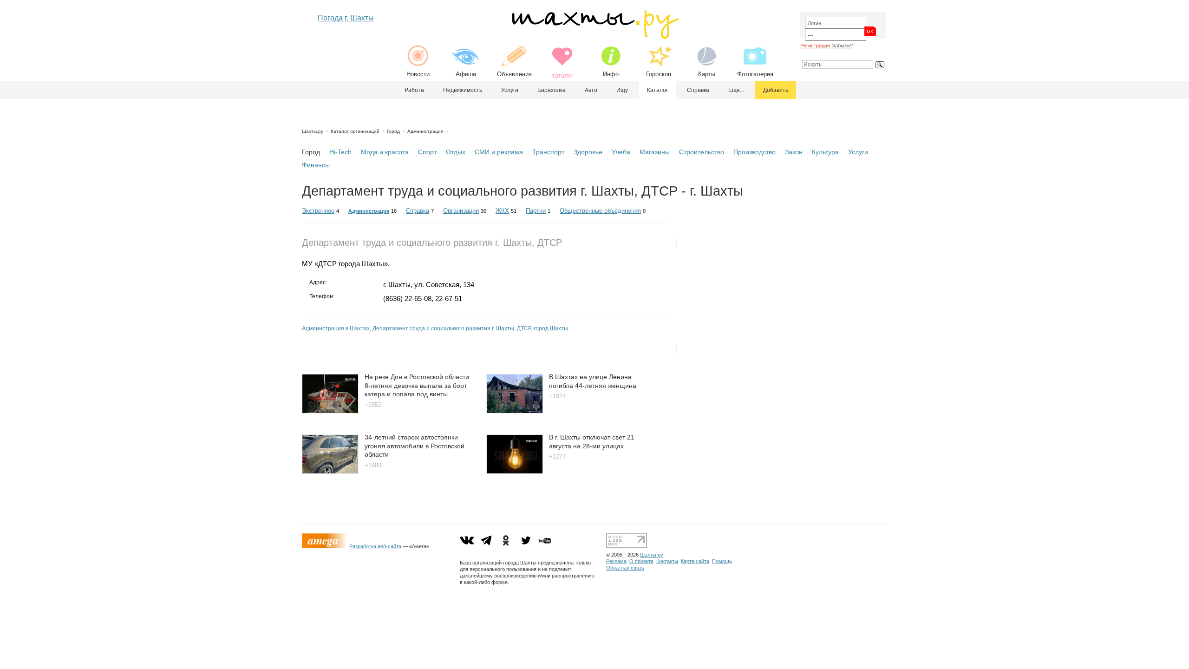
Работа (414, 90)
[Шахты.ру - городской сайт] (595, 37)
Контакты (667, 561)
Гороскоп (658, 74)
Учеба (621, 152)
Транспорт (548, 152)
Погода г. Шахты (346, 18)
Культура (825, 152)
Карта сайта (695, 561)
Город (393, 131)
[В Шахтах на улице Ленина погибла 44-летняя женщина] (514, 411)
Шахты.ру (312, 131)
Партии (536, 210)
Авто (591, 90)
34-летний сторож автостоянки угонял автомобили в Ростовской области (414, 445)
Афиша (466, 74)
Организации (461, 210)
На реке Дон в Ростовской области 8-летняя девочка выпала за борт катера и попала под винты (417, 385)
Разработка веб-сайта (375, 546)
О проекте (641, 561)
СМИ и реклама (499, 152)
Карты (706, 74)
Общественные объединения (600, 210)
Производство (754, 152)
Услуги (509, 90)
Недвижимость (462, 90)
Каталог (657, 90)
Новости (418, 74)
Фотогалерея (755, 74)
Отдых (455, 152)
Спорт (427, 152)
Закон (794, 152)
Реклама (616, 561)
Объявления (514, 74)
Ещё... (736, 90)
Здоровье (588, 152)
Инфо (611, 74)
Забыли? (842, 45)
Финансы (316, 165)
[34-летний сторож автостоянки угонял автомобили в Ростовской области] (330, 471)
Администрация (425, 131)
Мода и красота (385, 152)
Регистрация (815, 45)
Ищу (622, 90)
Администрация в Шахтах (336, 328)
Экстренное (318, 210)
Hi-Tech (340, 152)
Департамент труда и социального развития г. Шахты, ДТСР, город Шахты (470, 328)
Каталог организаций (355, 131)
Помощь (722, 561)
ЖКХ (502, 210)
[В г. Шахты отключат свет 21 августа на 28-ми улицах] (514, 471)
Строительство (701, 152)
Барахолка (551, 90)
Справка (698, 90)
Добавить (775, 90)
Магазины (655, 152)
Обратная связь (625, 568)
